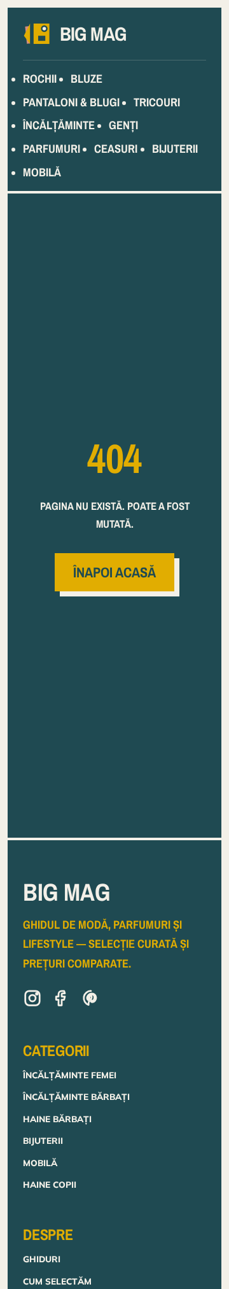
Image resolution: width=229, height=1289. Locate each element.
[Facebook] (61, 1001)
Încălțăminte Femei (69, 1074)
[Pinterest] (91, 1001)
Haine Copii (49, 1184)
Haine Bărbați (57, 1118)
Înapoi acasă (114, 572)
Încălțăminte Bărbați (76, 1096)
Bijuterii (43, 1140)
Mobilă (40, 1162)
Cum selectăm (57, 1281)
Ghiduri (41, 1258)
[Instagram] (32, 1001)
